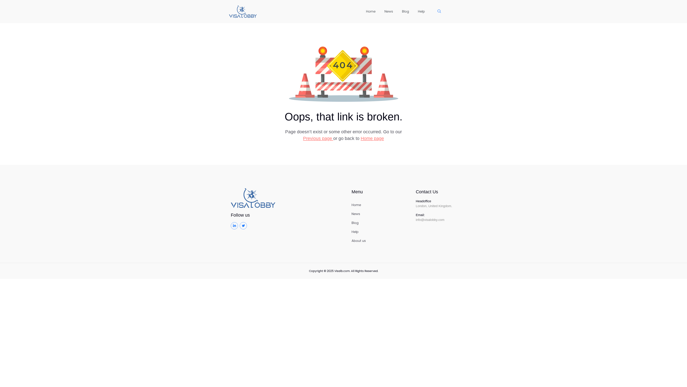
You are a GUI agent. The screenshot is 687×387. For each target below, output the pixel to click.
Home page (372, 138)
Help (421, 11)
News (388, 11)
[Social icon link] (234, 225)
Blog (405, 11)
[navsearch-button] (437, 11)
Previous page (318, 138)
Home (371, 11)
